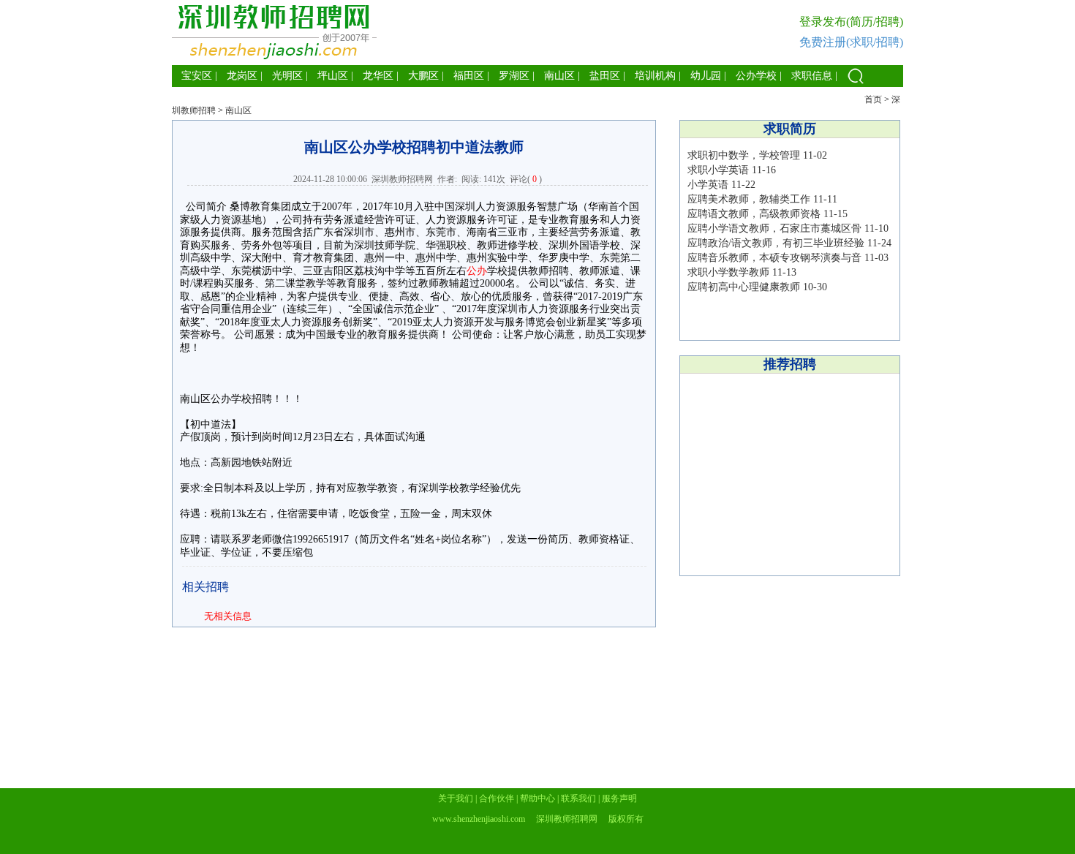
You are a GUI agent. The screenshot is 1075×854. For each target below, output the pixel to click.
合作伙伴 (496, 798)
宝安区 (196, 75)
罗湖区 (514, 75)
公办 (477, 270)
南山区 (559, 75)
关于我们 (455, 798)
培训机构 (655, 75)
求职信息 (811, 75)
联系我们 (578, 798)
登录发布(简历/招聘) (851, 21)
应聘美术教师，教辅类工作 (748, 199)
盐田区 (604, 75)
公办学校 (756, 75)
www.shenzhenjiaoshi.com (478, 819)
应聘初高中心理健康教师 (743, 286)
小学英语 (707, 184)
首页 (873, 99)
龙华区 (378, 75)
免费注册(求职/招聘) (851, 42)
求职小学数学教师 (728, 272)
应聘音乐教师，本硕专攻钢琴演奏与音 (774, 257)
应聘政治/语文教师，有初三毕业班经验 (775, 243)
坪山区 (332, 75)
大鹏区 (423, 75)
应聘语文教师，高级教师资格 (754, 213)
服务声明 (619, 798)
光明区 (287, 75)
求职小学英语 (718, 170)
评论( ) (526, 179)
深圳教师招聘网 (402, 179)
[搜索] (855, 83)
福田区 (468, 75)
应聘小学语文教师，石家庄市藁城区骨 (774, 228)
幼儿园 (705, 75)
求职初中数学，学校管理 (743, 155)
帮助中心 (537, 798)
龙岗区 (242, 75)
